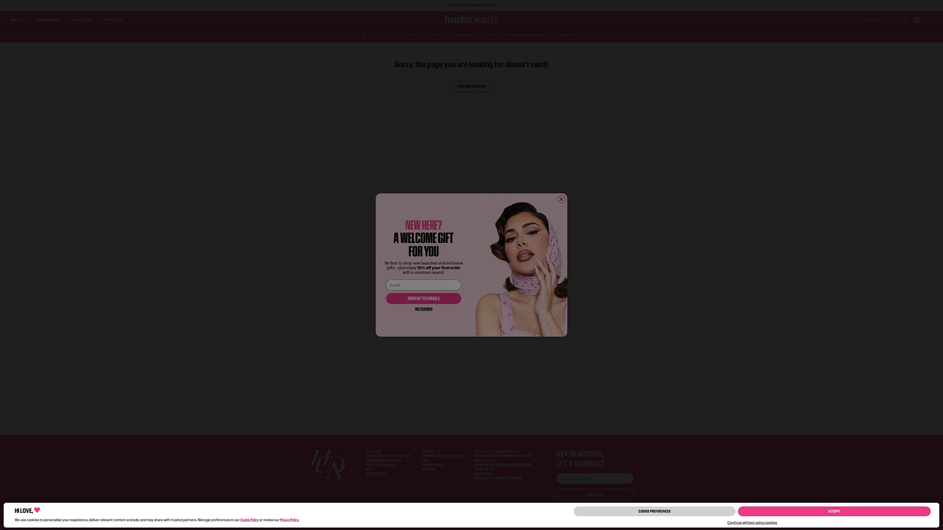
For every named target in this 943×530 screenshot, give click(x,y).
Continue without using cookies (752, 522)
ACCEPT (834, 511)
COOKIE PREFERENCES (654, 511)
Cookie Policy (249, 520)
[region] (471, 515)
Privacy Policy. (289, 520)
